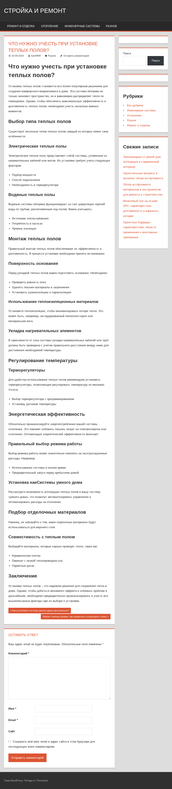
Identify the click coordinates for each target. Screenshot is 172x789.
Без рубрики (135, 105)
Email (13, 720)
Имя (12, 708)
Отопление (49, 26)
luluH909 (36, 55)
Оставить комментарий (76, 55)
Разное (111, 26)
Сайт (11, 731)
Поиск (127, 53)
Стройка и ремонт (35, 10)
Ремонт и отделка (21, 26)
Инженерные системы (82, 26)
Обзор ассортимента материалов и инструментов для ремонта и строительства (142, 189)
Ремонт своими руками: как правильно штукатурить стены (75, 617)
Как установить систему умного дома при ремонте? (40, 611)
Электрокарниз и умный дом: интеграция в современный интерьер (142, 162)
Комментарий (18, 653)
